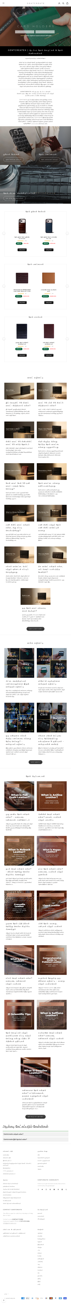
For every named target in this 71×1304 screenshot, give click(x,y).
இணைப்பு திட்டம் (7, 1160)
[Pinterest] (50, 1189)
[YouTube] (54, 1189)
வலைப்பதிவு (6, 1155)
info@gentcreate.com (9, 1223)
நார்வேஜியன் (41, 1259)
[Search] (63, 3)
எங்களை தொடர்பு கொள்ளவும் (10, 1183)
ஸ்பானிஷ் (40, 1236)
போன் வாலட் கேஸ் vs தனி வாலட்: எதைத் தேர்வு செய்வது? (18, 486)
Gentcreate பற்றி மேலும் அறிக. (39, 123)
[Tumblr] (66, 1189)
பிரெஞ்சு (40, 1247)
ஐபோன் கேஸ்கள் (45, 32)
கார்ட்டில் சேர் (22, 249)
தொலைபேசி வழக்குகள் (44, 1157)
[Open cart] (67, 3)
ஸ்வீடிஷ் (39, 1253)
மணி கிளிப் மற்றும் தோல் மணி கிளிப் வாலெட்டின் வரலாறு (49, 527)
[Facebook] (38, 1189)
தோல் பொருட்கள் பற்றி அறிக (35, 1116)
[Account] (59, 3)
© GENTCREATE (9, 1298)
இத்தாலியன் (41, 1244)
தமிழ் (39, 1284)
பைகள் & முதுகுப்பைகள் (44, 1160)
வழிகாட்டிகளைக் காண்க (35, 628)
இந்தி (39, 1281)
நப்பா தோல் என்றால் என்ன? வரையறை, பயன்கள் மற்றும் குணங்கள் (50, 872)
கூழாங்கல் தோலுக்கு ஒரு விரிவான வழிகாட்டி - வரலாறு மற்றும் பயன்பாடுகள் (51, 981)
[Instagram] (46, 1189)
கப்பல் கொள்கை (7, 1195)
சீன (39, 1273)
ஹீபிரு (39, 1278)
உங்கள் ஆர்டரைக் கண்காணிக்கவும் (12, 1203)
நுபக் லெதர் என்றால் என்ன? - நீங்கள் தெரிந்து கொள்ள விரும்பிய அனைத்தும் (19, 872)
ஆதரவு (39, 1169)
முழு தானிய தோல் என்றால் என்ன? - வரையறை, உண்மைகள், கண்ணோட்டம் (18, 817)
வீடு (39, 1155)
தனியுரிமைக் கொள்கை (9, 1186)
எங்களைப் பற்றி (7, 1157)
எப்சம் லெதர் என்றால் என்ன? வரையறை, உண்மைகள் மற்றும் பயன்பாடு (19, 981)
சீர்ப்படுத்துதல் (41, 1219)
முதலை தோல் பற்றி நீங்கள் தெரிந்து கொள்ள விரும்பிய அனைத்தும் (18, 926)
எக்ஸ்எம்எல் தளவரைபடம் (9, 1174)
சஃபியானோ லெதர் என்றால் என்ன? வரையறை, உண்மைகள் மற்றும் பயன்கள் (51, 1036)
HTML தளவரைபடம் (8, 1171)
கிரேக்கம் (40, 1267)
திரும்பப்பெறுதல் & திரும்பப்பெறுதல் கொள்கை (14, 1192)
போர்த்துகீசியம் (41, 1239)
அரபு (39, 1264)
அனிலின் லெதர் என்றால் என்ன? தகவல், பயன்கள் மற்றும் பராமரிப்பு (49, 817)
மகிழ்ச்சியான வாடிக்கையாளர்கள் (11, 1236)
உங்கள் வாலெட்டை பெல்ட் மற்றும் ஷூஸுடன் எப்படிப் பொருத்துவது (17, 569)
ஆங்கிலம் (40, 1233)
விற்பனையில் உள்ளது (24, 32)
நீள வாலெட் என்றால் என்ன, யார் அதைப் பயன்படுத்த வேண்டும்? (50, 569)
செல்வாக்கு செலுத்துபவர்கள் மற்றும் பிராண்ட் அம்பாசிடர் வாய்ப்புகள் (17, 1164)
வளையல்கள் (41, 1216)
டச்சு (39, 1250)
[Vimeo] (58, 1189)
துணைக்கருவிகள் (42, 1163)
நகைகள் (40, 1213)
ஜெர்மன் (40, 1241)
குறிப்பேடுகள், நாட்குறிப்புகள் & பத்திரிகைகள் (14, 1233)
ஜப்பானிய (40, 1276)
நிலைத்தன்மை (6, 1168)
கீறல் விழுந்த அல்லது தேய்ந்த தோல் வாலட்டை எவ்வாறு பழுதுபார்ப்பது (49, 444)
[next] (67, 233)
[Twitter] (42, 1189)
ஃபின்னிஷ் (40, 1261)
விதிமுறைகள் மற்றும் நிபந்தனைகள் (12, 1198)
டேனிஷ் (39, 1256)
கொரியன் (40, 1270)
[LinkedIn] (62, 1189)
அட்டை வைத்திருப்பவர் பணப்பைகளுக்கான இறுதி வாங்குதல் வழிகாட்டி (17, 684)
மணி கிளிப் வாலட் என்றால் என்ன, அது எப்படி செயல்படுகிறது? (18, 527)
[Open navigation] (3, 3)
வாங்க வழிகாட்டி (35, 762)
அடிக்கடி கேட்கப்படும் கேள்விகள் (11, 1189)
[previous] (3, 233)
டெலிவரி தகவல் (7, 1200)
